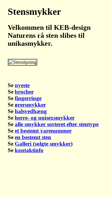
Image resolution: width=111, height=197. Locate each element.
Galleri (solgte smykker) (44, 144)
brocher (24, 92)
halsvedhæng (31, 111)
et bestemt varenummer (43, 131)
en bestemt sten (33, 137)
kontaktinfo (29, 150)
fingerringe (28, 98)
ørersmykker (30, 105)
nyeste (22, 85)
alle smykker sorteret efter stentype (57, 124)
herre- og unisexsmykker (45, 118)
